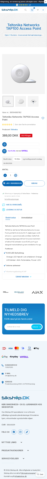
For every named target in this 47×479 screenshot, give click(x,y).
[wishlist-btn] (43, 118)
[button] (25, 10)
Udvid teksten (22, 276)
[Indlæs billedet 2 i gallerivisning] (20, 101)
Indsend (35, 327)
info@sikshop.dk (11, 375)
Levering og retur (14, 210)
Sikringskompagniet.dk (29, 473)
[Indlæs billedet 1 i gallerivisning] (8, 101)
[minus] (15, 175)
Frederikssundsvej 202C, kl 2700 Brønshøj (20, 383)
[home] (16, 398)
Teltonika (14, 129)
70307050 (11, 366)
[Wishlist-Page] (37, 10)
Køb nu (34, 183)
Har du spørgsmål (14, 205)
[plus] (5, 175)
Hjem (7, 35)
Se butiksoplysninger (12, 199)
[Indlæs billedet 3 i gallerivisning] (33, 101)
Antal (5, 169)
